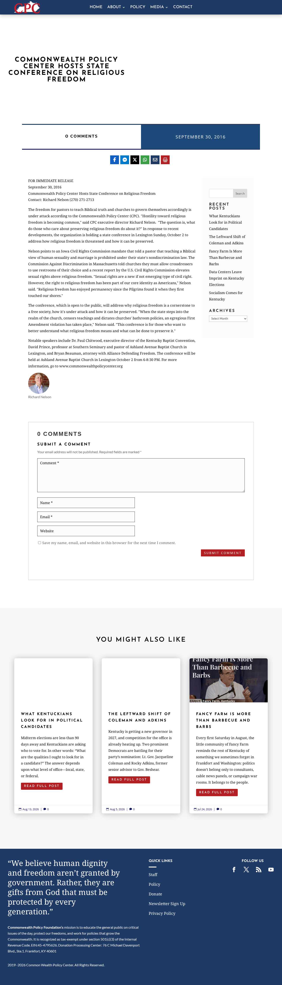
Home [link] (96, 7)
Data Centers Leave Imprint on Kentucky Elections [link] (226, 278)
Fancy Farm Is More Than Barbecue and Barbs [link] (225, 257)
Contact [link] (182, 7)
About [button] (114, 7)
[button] (240, 193)
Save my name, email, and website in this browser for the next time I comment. (109, 542)
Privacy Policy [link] (162, 913)
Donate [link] (155, 894)
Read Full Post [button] (41, 786)
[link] (27, 12)
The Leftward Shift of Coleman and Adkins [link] (141, 735)
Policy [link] (137, 7)
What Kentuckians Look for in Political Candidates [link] (225, 222)
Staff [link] (153, 874)
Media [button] (157, 7)
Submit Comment (223, 553)
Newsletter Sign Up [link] (167, 903)
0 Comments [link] (81, 136)
